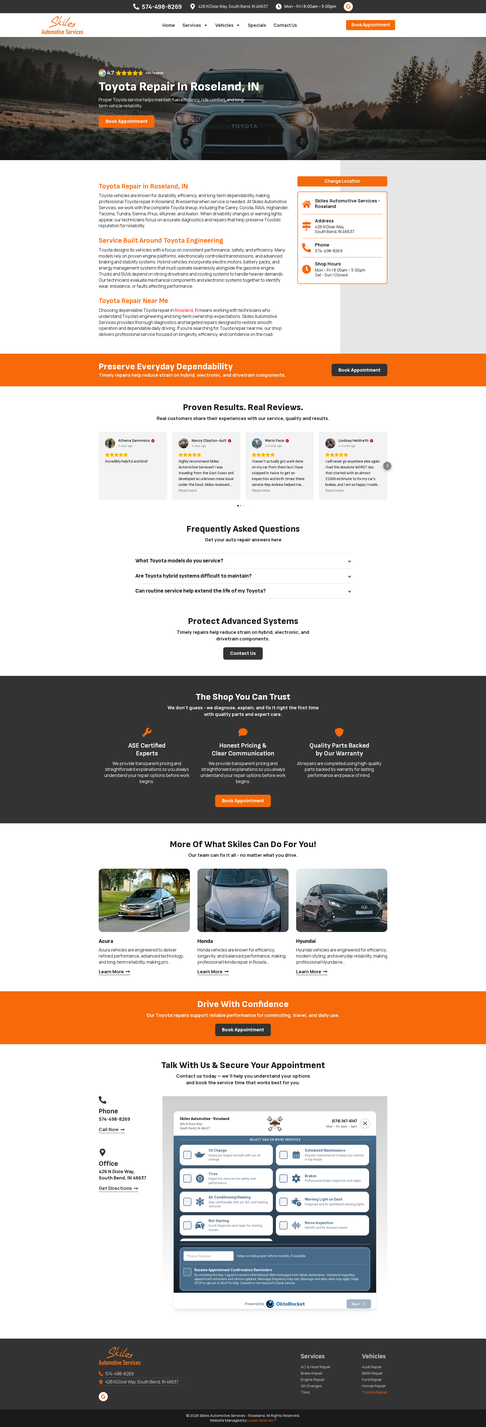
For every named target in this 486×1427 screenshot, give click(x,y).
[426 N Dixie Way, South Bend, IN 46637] (193, 7)
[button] (342, 181)
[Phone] (306, 247)
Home (169, 25)
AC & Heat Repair (316, 1367)
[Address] (306, 226)
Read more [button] (187, 490)
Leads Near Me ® (262, 1420)
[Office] (102, 1152)
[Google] (348, 6)
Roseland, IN (186, 310)
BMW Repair (372, 1373)
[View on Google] (110, 443)
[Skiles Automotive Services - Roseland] (306, 204)
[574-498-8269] (136, 7)
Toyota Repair (374, 1392)
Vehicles (224, 25)
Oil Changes (311, 1386)
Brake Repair (311, 1373)
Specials (257, 25)
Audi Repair (372, 1367)
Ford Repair (372, 1379)
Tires (305, 1392)
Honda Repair (374, 1386)
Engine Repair (313, 1379)
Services (192, 25)
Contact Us (285, 25)
